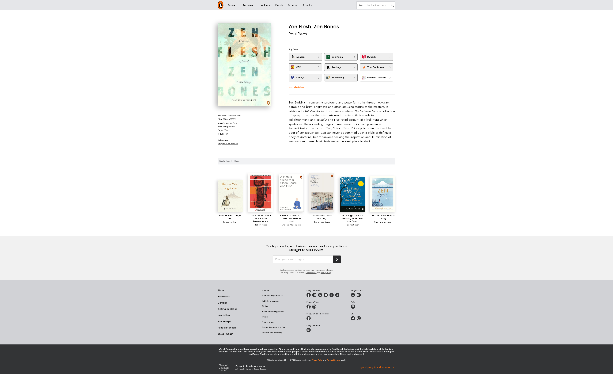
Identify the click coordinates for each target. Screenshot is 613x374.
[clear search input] (392, 5)
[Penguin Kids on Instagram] (359, 295)
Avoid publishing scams (273, 311)
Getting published (228, 309)
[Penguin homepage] (220, 5)
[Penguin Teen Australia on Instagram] (314, 307)
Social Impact (225, 333)
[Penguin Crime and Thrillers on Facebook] (308, 318)
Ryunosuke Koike (322, 221)
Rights (265, 306)
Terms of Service (333, 360)
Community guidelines (272, 295)
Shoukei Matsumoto (291, 224)
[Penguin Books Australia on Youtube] (326, 295)
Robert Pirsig (260, 224)
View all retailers (296, 86)
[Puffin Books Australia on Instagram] (353, 307)
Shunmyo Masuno (382, 221)
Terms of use (268, 322)
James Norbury (230, 221)
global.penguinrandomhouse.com (377, 367)
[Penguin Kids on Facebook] (353, 295)
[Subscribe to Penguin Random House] (337, 259)
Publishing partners (270, 300)
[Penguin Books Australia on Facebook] (308, 295)
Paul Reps (298, 33)
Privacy (265, 316)
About (221, 290)
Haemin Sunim (352, 224)
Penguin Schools (227, 327)
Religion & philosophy (228, 143)
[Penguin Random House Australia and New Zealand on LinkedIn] (331, 295)
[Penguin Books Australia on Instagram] (314, 295)
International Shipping (272, 332)
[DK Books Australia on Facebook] (353, 318)
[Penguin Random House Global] (226, 367)
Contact (222, 302)
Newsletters (224, 315)
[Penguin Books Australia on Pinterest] (320, 295)
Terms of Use (311, 272)
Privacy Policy (326, 272)
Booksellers (224, 296)
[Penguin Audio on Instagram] (308, 330)
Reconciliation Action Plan (273, 327)
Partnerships (224, 321)
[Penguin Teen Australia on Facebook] (308, 307)
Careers (265, 290)
